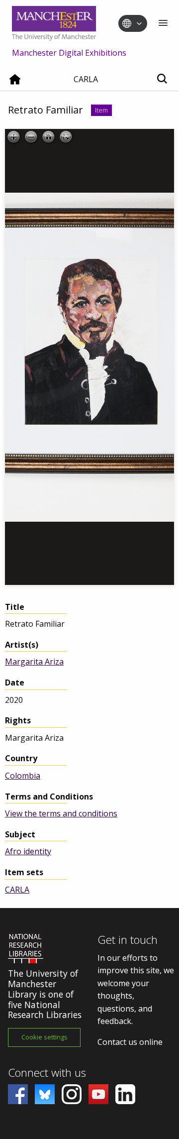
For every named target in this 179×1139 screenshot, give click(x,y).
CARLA (17, 889)
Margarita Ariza (34, 661)
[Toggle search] (162, 79)
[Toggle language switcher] (139, 24)
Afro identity (28, 851)
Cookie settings (44, 1036)
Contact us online (130, 1041)
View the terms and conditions (61, 813)
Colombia (22, 775)
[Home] (15, 83)
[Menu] (163, 23)
